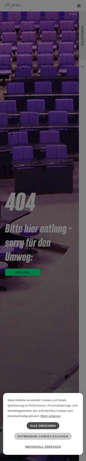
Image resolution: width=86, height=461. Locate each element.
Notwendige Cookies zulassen (43, 436)
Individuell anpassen (43, 446)
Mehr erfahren (51, 416)
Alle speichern (43, 425)
